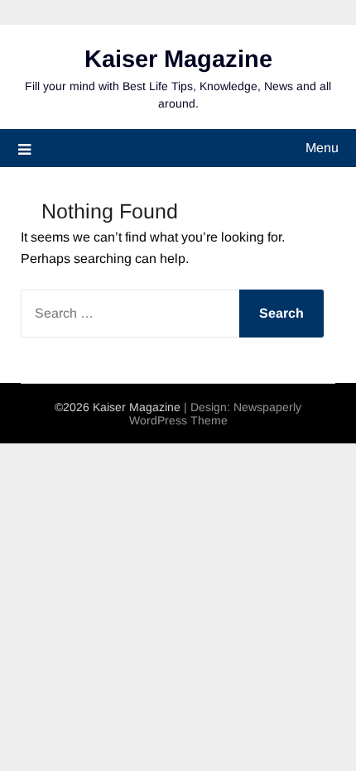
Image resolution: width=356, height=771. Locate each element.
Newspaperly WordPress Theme (215, 413)
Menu (322, 148)
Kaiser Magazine (178, 58)
